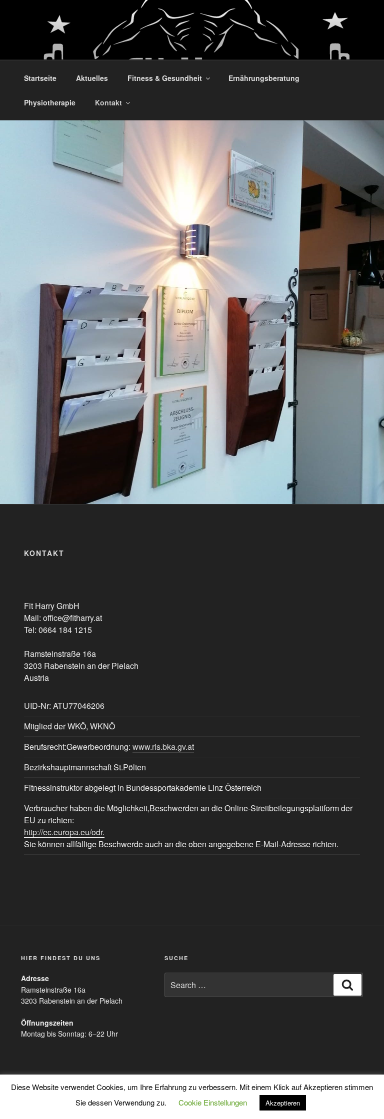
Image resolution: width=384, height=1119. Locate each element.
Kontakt (108, 102)
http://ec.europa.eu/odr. (64, 832)
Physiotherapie (50, 102)
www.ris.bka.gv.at (163, 746)
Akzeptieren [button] (283, 1103)
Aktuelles (92, 78)
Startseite (40, 78)
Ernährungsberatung (264, 78)
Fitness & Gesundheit (165, 78)
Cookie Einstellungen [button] (212, 1102)
